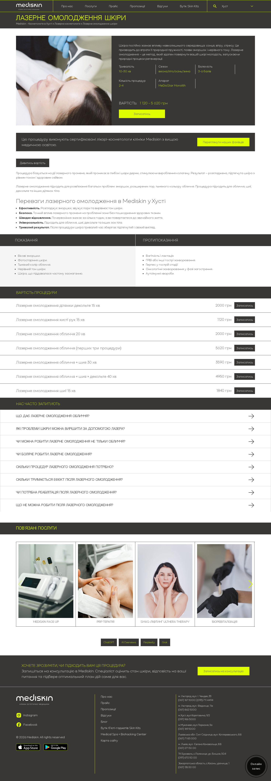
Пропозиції (137, 6)
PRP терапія (105, 621)
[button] (250, 584)
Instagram (30, 715)
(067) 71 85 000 (187, 738)
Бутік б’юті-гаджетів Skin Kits (120, 728)
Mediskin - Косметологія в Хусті (34, 23)
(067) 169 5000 (186, 728)
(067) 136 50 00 (187, 767)
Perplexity (149, 642)
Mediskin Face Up (46, 621)
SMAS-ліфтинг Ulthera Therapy (165, 621)
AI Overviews (128, 642)
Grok (164, 642)
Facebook (30, 724)
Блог (104, 721)
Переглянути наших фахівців (223, 142)
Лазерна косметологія (67, 23)
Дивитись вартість (32, 163)
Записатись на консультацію (223, 671)
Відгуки (162, 6)
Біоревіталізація (224, 621)
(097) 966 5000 (187, 719)
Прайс (113, 6)
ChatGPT (109, 642)
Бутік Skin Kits (189, 6)
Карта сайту (109, 740)
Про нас (106, 696)
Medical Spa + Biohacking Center (123, 734)
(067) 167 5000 (187, 700)
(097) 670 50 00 (187, 757)
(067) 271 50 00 (187, 748)
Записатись (142, 114)
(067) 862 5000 (187, 709)
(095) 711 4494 (205, 700)
